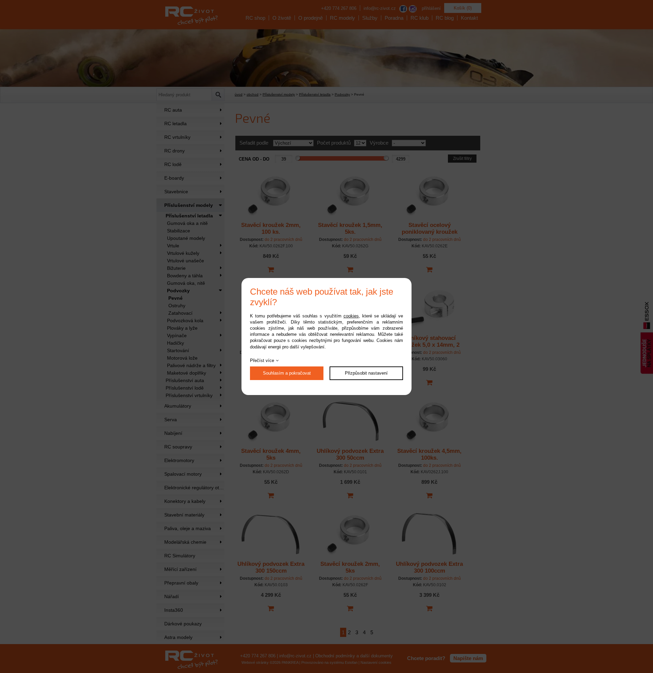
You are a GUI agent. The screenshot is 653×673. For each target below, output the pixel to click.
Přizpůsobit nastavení (366, 373)
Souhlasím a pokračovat (287, 373)
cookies (351, 315)
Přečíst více (262, 360)
